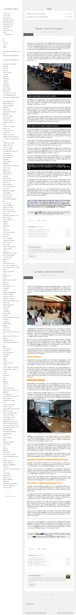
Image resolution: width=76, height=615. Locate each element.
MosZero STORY (7, 275)
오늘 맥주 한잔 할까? (8, 219)
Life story (6, 13)
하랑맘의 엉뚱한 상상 (8, 103)
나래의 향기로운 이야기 (8, 263)
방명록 (4, 47)
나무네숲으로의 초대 (8, 130)
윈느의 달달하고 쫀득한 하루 (9, 199)
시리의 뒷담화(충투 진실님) (9, 95)
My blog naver (6, 91)
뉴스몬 (4, 402)
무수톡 (4, 458)
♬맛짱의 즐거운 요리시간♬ (9, 186)
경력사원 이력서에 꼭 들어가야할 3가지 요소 (37, 231)
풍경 (4, 201)
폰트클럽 (5, 325)
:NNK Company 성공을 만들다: (10, 483)
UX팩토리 (5, 338)
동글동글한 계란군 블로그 (9, 190)
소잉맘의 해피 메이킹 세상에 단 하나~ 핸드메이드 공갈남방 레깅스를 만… (11, 138)
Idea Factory (6, 259)
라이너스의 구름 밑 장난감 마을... (11, 425)
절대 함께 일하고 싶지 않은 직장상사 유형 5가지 (38, 229)
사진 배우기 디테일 (7, 147)
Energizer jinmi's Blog (8, 460)
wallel (72, 613)
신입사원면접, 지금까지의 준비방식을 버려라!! (37, 16)
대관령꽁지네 (6, 163)
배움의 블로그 (6, 354)
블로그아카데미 (6, 329)
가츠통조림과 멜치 (7, 433)
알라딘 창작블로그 (7, 323)
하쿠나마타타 (6, 188)
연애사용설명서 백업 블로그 (9, 431)
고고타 (4, 385)
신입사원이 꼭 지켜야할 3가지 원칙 (35, 559)
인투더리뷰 (5, 356)
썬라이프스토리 (6, 167)
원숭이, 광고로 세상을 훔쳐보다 (10, 265)
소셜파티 (5, 251)
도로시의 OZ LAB (7, 242)
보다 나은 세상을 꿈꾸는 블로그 (10, 412)
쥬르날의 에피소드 (7, 197)
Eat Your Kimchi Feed (8, 155)
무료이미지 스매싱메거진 (9, 298)
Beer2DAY (5, 221)
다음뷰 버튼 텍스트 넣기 (8, 340)
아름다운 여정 (6, 452)
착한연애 (5, 435)
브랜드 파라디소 (7, 226)
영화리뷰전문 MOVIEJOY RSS (10, 423)
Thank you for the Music (9, 404)
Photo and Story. (7, 153)
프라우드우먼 (6, 230)
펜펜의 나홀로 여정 (7, 184)
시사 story (6, 15)
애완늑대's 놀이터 (7, 475)
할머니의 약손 (6, 128)
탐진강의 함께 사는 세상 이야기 (10, 390)
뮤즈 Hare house (7, 437)
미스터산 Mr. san (7, 178)
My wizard (5, 70)
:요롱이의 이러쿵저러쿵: (8, 271)
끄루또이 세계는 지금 (8, 145)
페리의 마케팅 (6, 244)
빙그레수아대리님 (7, 89)
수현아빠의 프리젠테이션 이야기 (10, 215)
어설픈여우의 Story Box (8, 134)
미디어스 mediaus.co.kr (8, 388)
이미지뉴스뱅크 (6, 307)
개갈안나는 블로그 (7, 72)
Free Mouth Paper (7, 429)
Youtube (40, 613)
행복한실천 (5, 450)
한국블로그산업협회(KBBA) (9, 292)
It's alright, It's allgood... (8, 442)
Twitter (32, 613)
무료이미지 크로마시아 (8, 296)
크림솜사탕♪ (6, 159)
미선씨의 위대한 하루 (8, 363)
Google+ (44, 613)
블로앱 (4, 346)
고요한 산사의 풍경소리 (8, 105)
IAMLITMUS (6, 481)
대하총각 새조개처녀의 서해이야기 (11, 165)
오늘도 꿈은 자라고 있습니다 (9, 454)
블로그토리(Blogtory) (8, 479)
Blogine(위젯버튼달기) (8, 304)
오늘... (4, 446)
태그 (4, 41)
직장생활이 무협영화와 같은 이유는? (36, 563)
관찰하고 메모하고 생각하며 (9, 280)
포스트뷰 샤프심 (7, 348)
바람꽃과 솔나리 (7, 172)
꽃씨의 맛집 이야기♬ (8, 194)
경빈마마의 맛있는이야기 (9, 209)
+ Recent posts (29, 604)
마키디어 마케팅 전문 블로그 (9, 211)
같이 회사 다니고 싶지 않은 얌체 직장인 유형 (37, 234)
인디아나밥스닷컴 (7, 394)
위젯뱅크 (5, 290)
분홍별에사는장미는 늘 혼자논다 (10, 421)
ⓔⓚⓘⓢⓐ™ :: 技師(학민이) (9, 464)
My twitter (5, 68)
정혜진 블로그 (6, 84)
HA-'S (4, 377)
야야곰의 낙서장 (7, 118)
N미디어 (5, 278)
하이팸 (4, 228)
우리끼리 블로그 (7, 473)
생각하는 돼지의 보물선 (8, 415)
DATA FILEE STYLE (7, 174)
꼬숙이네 (5, 371)
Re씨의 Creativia (7, 217)
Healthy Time (6, 109)
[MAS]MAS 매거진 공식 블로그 (10, 253)
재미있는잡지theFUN (8, 352)
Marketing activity (8, 24)
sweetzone (5, 176)
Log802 (5, 358)
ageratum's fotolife (7, 149)
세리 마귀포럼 (6, 234)
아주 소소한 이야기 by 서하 (9, 93)
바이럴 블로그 (6, 321)
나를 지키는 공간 (7, 477)
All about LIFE (6, 132)
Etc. (4, 32)
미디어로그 (5, 43)
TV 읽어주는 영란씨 (7, 257)
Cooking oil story (8, 30)
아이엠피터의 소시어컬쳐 (9, 400)
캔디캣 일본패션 (7, 444)
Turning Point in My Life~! (9, 417)
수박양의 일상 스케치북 (8, 143)
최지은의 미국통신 (7, 406)
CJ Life (4, 273)
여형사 (4, 439)
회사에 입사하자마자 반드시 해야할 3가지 (37, 236)
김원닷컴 (5, 361)
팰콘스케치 (5, 381)
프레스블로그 (6, 288)
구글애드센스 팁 (7, 350)
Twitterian (5, 66)
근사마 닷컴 (5, 383)
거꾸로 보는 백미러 (7, 487)
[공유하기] (32, 220)
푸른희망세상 (6, 107)
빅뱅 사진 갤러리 (7, 313)
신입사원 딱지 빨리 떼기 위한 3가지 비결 (37, 232)
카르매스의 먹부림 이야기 (9, 180)
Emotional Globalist (7, 157)
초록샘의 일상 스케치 (8, 207)
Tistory (63, 613)
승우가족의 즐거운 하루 (8, 101)
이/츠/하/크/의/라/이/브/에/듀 (10, 111)
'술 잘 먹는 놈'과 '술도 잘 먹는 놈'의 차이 (37, 564)
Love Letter (6, 74)
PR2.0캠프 (5, 236)
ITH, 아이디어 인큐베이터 (9, 232)
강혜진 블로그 (6, 78)
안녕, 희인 (5, 448)
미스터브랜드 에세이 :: (11, 9)
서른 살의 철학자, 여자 (8, 419)
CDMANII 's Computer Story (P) (10, 336)
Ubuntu (5, 379)
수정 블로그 (5, 80)
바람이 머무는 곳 (7, 182)
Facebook (36, 613)
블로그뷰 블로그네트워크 (9, 255)
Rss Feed (27, 613)
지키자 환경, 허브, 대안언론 (9, 64)
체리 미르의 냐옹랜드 (8, 116)
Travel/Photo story (8, 19)
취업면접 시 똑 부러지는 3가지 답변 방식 (35, 13)
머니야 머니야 (6, 327)
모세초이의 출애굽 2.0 (8, 462)
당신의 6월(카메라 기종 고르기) (10, 151)
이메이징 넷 (5, 466)
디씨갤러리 (5, 309)
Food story (6, 17)
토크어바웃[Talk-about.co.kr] (10, 427)
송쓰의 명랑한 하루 (7, 161)
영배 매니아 (5, 315)
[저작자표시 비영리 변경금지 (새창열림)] (44, 220)
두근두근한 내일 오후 (8, 120)
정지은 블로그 (6, 86)
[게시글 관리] (34, 220)
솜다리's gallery (6, 192)
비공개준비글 (9, 34)
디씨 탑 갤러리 (6, 311)
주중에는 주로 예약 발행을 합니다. (11, 55)
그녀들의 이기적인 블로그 (9, 126)
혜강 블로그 (5, 76)
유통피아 (5, 261)
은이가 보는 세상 (7, 203)
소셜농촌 (5, 373)
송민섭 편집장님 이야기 (8, 286)
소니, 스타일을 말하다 (8, 238)
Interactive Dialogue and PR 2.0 (10, 456)
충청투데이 (5, 392)
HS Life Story (6, 375)
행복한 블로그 (6, 113)
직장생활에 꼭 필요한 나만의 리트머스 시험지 (38, 561)
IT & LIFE (5, 365)
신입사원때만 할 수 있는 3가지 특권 (36, 557)
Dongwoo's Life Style (8, 122)
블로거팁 (5, 282)
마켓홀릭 (5, 224)
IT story (6, 28)
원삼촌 (4, 124)
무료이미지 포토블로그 (8, 294)
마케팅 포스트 (6, 213)
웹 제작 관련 (6, 284)
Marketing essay (8, 22)
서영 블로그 (5, 82)
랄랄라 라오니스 (7, 170)
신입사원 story (7, 26)
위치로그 (5, 45)
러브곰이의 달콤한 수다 (8, 205)
